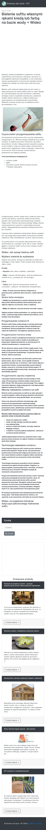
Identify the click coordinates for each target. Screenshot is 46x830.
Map (29, 823)
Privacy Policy (37, 823)
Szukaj (10, 533)
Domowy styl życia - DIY (18, 3)
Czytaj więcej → (12, 622)
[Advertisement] (23, 50)
